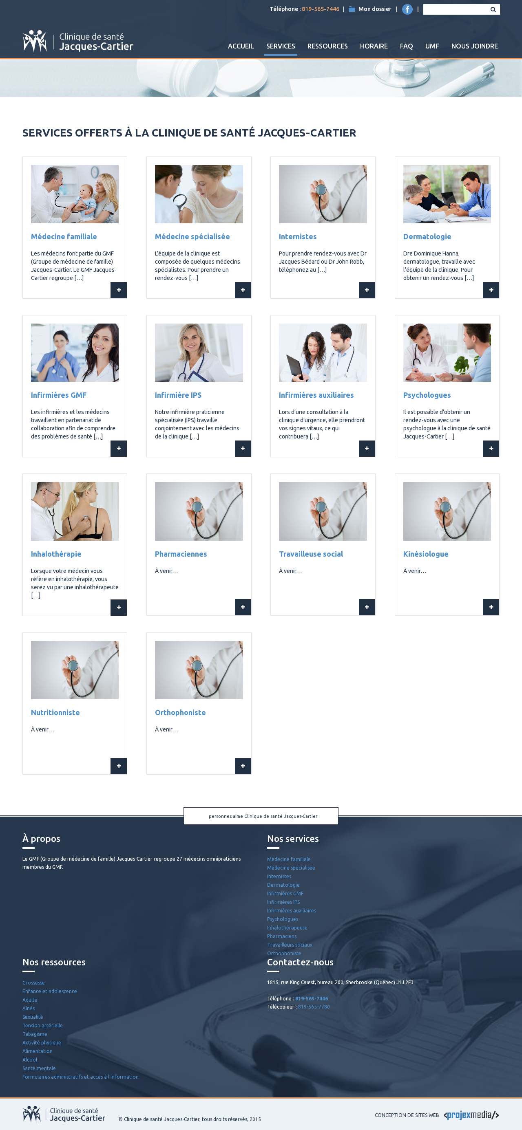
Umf (432, 46)
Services (280, 46)
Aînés (28, 1008)
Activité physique (41, 1042)
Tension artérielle (42, 1025)
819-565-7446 (320, 9)
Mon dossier (375, 9)
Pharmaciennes (181, 554)
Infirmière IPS (178, 395)
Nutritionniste (55, 712)
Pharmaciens (281, 936)
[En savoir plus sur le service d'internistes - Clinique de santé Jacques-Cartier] (367, 290)
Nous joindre (474, 46)
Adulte (30, 999)
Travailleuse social (311, 554)
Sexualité (32, 1017)
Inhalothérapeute (287, 927)
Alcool (29, 1059)
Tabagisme (34, 1034)
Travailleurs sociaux (289, 944)
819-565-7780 (314, 1006)
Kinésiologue (426, 554)
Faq (406, 46)
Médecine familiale (64, 236)
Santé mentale (39, 1068)
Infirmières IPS (283, 902)
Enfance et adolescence (49, 991)
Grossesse (33, 982)
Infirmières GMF (58, 395)
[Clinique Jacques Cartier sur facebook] (407, 9)
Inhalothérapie (56, 554)
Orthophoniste (180, 712)
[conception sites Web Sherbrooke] (471, 1115)
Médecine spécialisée (192, 236)
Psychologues (427, 395)
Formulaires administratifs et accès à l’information (80, 1076)
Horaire (374, 46)
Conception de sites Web (407, 1115)
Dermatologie (427, 236)
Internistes (298, 236)
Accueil (241, 46)
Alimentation (37, 1051)
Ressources (327, 46)
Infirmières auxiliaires (316, 395)
